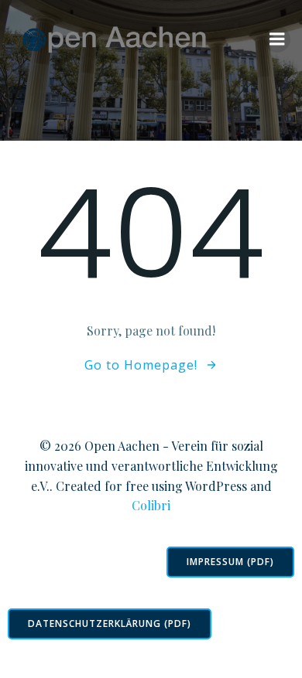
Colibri (151, 505)
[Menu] (277, 39)
